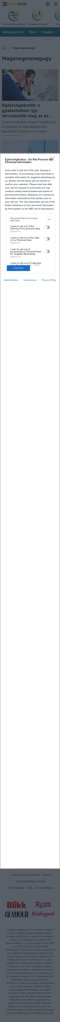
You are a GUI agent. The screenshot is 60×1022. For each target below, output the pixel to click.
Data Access (30, 280)
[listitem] (30, 219)
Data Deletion (11, 280)
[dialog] (30, 511)
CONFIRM (19, 268)
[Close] (53, 160)
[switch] (47, 227)
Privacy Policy (49, 280)
